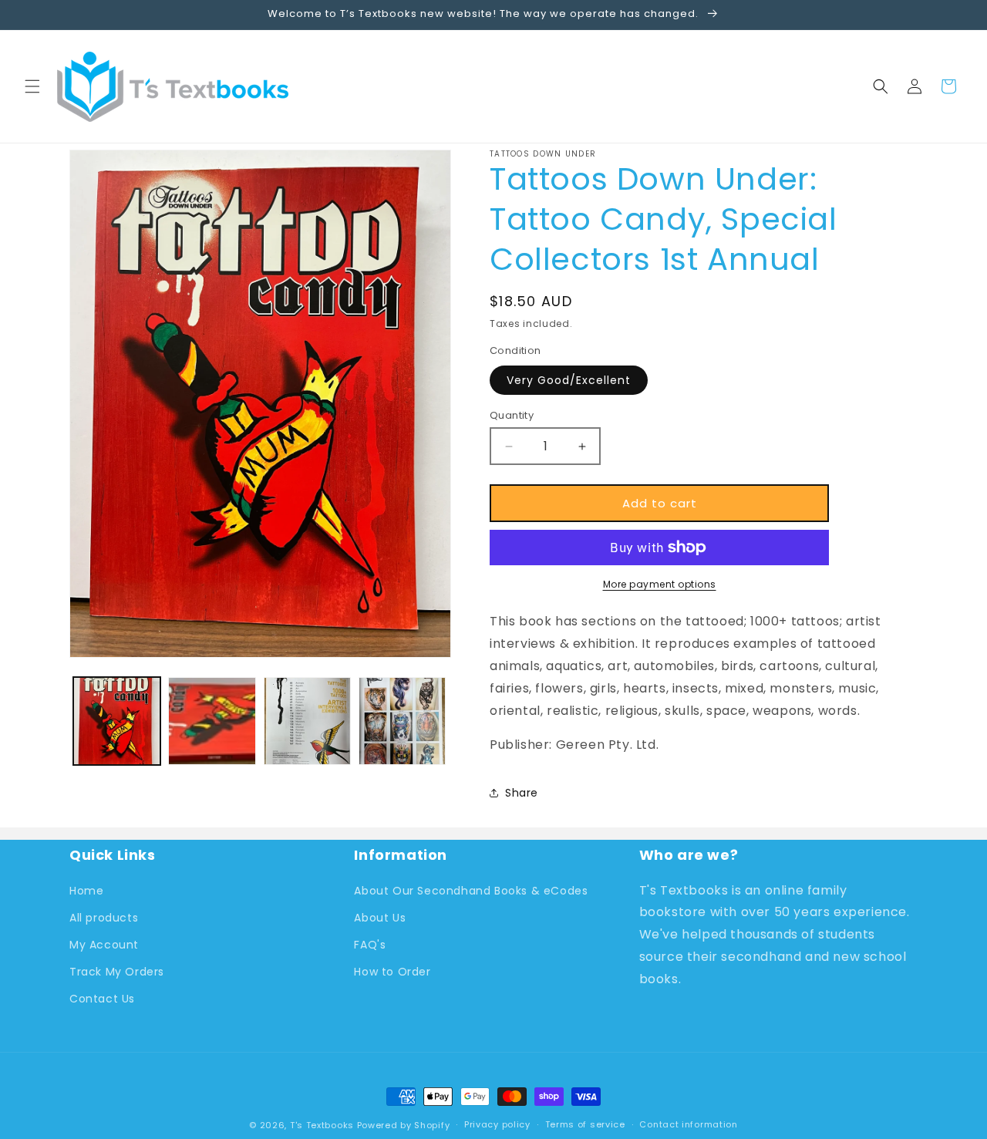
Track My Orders (116, 971)
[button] (32, 86)
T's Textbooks (322, 1125)
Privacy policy (497, 1124)
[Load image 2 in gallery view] (211, 720)
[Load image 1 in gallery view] (116, 720)
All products (103, 917)
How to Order (392, 971)
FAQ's (370, 944)
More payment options (659, 584)
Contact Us (102, 998)
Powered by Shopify (403, 1125)
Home (86, 890)
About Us (380, 917)
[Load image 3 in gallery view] (307, 720)
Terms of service (585, 1124)
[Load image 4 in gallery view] (402, 720)
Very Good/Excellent (569, 380)
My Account (104, 944)
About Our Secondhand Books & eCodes (471, 890)
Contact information (688, 1124)
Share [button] (521, 792)
